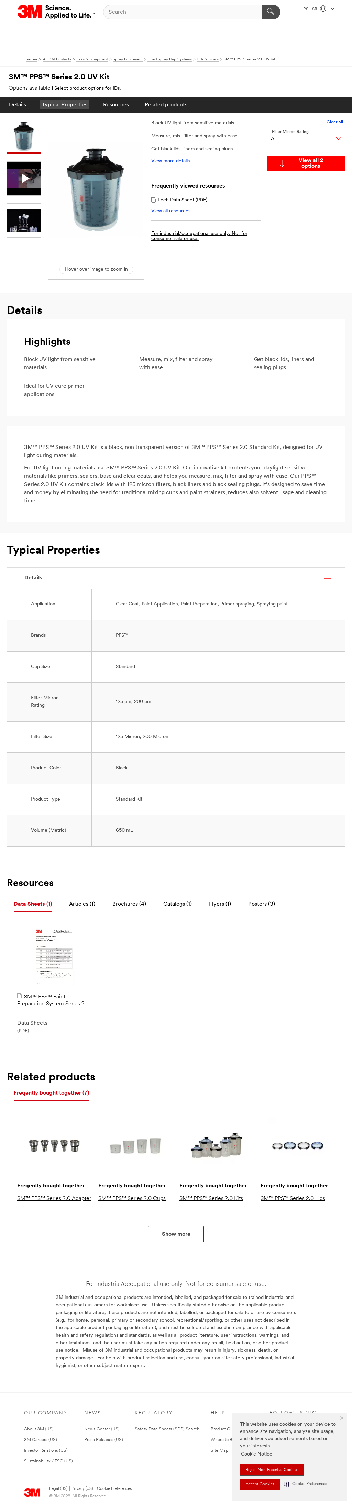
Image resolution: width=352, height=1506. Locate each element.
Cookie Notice (256, 1454)
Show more (176, 1234)
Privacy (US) (82, 1489)
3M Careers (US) (40, 1440)
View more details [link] (170, 161)
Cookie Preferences (114, 1489)
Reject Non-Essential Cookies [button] (272, 1470)
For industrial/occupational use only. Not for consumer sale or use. (199, 236)
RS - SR (310, 9)
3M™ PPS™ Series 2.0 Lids (293, 1198)
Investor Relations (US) (46, 1450)
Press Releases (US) (103, 1440)
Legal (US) (58, 1489)
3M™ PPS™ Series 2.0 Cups (132, 1198)
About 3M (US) (39, 1429)
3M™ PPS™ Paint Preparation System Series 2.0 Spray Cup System (53, 1000)
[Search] (271, 12)
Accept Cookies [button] (260, 1484)
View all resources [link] (170, 211)
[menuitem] (17, 104)
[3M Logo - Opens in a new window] (57, 12)
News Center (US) (102, 1429)
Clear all (335, 122)
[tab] (33, 904)
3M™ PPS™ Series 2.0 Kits (211, 1198)
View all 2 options (311, 163)
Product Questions (228, 1429)
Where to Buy (224, 1440)
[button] (305, 1484)
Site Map (220, 1450)
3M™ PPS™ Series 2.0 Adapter (54, 1198)
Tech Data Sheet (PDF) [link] (182, 200)
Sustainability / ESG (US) (48, 1461)
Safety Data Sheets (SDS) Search (167, 1429)
